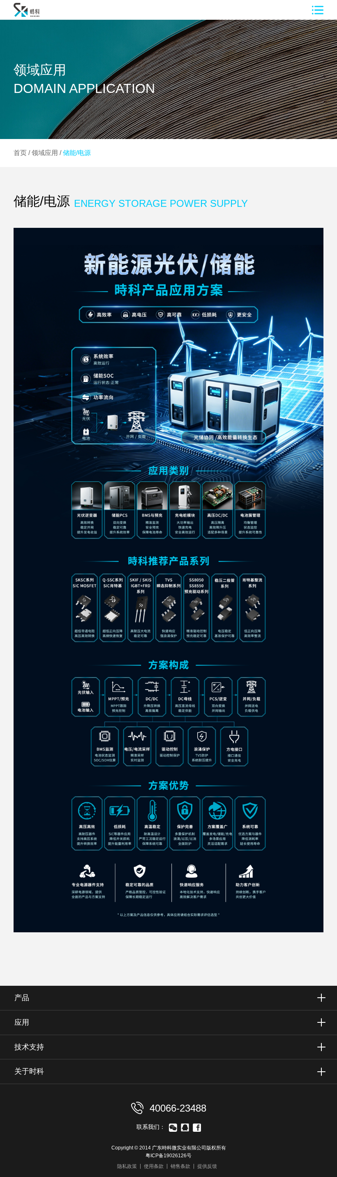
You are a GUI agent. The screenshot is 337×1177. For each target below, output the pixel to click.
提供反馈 (207, 1166)
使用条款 (154, 1166)
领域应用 (45, 152)
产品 (21, 998)
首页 (20, 152)
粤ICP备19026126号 (168, 1155)
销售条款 (180, 1166)
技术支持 (29, 1047)
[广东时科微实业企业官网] (32, 17)
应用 (21, 1022)
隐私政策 (127, 1166)
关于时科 (29, 1071)
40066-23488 (176, 1108)
